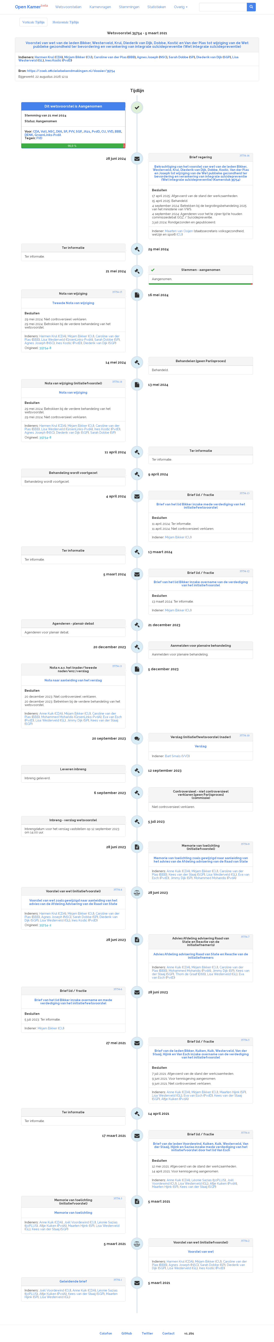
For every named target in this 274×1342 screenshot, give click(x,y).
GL (41, 60)
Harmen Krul (44, 57)
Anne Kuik (46, 713)
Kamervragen (100, 7)
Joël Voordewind (76, 1222)
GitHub (126, 1333)
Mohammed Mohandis (57, 717)
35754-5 (245, 1040)
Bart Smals (173, 756)
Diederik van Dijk (209, 57)
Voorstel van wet (201, 1251)
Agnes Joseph (147, 57)
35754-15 (117, 292)
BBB (131, 57)
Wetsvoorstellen (68, 7)
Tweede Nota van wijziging (73, 303)
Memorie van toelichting (73, 1212)
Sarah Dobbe (178, 57)
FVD (39, 138)
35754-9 (245, 844)
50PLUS (219, 1180)
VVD (110, 131)
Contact (168, 1333)
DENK (29, 135)
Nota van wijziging (73, 392)
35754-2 (245, 1241)
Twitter (147, 1333)
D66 (59, 131)
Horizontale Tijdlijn (66, 22)
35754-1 (117, 1280)
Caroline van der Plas (110, 57)
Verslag (201, 746)
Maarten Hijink (230, 1092)
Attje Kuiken (169, 1099)
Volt (44, 131)
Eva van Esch (112, 717)
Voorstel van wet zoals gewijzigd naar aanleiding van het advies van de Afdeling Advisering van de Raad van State (73, 902)
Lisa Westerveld (53, 339)
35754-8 (117, 889)
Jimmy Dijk (75, 720)
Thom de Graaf (186, 974)
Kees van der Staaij (104, 720)
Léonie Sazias (202, 1180)
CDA (59, 57)
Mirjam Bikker (74, 57)
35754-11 (117, 666)
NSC (163, 57)
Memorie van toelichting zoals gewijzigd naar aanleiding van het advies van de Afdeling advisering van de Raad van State (201, 859)
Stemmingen (129, 7)
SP (192, 57)
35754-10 (244, 735)
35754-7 (245, 937)
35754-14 (117, 382)
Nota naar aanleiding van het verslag (73, 680)
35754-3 (117, 1198)
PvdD (67, 60)
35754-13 (244, 493)
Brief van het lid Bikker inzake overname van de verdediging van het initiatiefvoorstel (201, 583)
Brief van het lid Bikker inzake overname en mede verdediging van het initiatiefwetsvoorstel (73, 1001)
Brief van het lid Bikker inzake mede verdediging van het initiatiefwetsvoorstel (200, 506)
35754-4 (245, 1133)
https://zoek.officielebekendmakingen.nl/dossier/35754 (71, 71)
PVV (71, 131)
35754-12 (244, 571)
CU (89, 57)
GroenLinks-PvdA (47, 135)
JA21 (86, 131)
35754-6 (117, 989)
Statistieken (156, 7)
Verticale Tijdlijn (33, 22)
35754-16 (244, 155)
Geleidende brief (73, 1281)
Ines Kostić (53, 60)
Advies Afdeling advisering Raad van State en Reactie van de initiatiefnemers (200, 955)
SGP (227, 57)
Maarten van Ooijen (179, 231)
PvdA (231, 878)
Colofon (106, 1333)
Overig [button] (179, 7)
